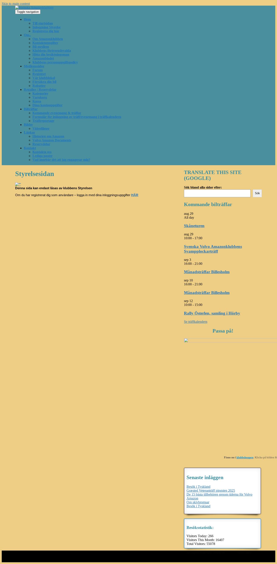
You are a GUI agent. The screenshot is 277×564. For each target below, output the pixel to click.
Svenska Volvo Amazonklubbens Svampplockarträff (213, 249)
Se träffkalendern (195, 321)
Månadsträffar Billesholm (207, 272)
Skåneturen (194, 225)
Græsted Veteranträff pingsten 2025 (211, 490)
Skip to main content (16, 3)
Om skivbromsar (198, 502)
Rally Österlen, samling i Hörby (212, 313)
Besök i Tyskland (198, 486)
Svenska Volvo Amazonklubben (164, 552)
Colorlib (231, 552)
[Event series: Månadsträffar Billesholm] (204, 263)
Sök (257, 193)
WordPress (149, 556)
